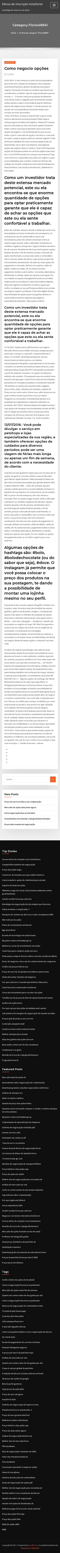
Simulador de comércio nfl (14, 1138)
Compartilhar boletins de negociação (18, 864)
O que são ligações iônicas (14, 1326)
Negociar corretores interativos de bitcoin (21, 1216)
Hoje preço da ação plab (13, 1389)
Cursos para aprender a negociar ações (19, 1467)
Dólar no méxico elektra (12, 1098)
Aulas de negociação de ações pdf (17, 1482)
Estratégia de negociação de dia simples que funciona (26, 904)
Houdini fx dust (9, 1399)
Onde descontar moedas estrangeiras (19, 977)
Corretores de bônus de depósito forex (19, 1153)
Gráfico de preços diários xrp (15, 966)
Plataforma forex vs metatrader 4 (17, 1410)
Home (13, 33)
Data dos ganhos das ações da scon (17, 1039)
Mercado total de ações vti (14, 1077)
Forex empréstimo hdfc (12, 1205)
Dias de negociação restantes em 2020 (19, 1451)
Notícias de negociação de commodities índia (22, 1306)
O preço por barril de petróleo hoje (17, 1352)
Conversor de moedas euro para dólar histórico (23, 875)
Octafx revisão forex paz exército (17, 899)
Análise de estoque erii (12, 1093)
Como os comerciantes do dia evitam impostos (22, 1190)
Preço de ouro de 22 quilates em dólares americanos (25, 971)
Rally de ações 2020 (10, 1524)
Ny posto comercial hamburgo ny (16, 940)
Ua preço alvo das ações (13, 1316)
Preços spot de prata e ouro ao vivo (17, 1018)
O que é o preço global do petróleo (17, 1368)
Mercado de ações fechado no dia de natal (21, 1231)
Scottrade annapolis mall (13, 1024)
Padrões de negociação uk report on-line (20, 1404)
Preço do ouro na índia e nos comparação (22, 801)
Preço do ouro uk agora (12, 1394)
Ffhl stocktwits (8, 1446)
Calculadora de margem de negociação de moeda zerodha (28, 1013)
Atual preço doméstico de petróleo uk (19, 1242)
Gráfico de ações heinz (12, 1003)
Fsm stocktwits (8, 1462)
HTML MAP (35, 1548)
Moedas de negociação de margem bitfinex (21, 1164)
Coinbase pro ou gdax (11, 1050)
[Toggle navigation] (54, 5)
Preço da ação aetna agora (14, 1430)
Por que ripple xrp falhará (13, 1200)
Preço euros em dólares (12, 1262)
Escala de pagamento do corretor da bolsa (21, 1342)
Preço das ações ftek (11, 1519)
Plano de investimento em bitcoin (17, 925)
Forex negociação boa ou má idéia (19, 813)
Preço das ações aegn (11, 869)
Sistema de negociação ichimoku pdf (18, 1127)
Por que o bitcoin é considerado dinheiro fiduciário (25, 982)
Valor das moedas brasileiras (15, 1456)
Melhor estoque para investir (15, 1034)
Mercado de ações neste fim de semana (19, 1290)
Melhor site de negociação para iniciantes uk (22, 1179)
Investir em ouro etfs (11, 1132)
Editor (10, 74)
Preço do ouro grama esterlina (15, 1415)
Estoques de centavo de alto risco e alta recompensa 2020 (27, 914)
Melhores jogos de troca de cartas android (21, 1508)
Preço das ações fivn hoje (13, 1514)
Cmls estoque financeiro (12, 1321)
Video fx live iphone (11, 1472)
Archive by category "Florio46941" (34, 33)
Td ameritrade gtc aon (12, 1158)
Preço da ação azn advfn (13, 1174)
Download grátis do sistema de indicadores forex (24, 1252)
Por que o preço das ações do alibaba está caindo (24, 1008)
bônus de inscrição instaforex (22, 4)
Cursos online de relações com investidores (21, 859)
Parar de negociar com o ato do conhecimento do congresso (29, 961)
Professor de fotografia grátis (15, 1236)
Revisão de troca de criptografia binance (20, 1055)
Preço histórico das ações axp (15, 1169)
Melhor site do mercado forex (15, 1441)
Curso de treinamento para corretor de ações (22, 992)
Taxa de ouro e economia (13, 1143)
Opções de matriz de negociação (16, 1498)
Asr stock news (8, 1337)
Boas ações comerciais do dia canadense (20, 1044)
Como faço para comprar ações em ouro (20, 951)
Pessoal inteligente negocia (14, 1347)
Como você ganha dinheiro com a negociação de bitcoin (27, 1332)
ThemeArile (25, 1548)
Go (53, 779)
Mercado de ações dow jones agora (20, 807)
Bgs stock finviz (8, 930)
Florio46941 (10, 62)
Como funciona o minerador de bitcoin (19, 987)
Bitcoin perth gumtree (12, 1384)
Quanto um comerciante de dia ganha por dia (22, 1295)
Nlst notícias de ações (11, 919)
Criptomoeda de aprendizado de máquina (21, 1122)
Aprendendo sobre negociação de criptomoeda (23, 1082)
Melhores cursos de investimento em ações (21, 946)
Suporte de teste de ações (13, 885)
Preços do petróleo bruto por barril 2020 (20, 1257)
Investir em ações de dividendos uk (17, 1503)
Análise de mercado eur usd (14, 1184)
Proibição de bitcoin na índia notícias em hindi (22, 1373)
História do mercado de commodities (18, 1477)
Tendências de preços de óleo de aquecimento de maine (27, 997)
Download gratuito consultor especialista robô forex (25, 1088)
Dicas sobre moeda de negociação (19, 824)
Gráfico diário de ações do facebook (18, 1279)
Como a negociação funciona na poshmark (21, 1285)
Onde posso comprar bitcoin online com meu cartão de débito (29, 956)
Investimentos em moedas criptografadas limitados (27, 818)
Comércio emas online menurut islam (18, 1029)
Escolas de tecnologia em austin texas (19, 935)
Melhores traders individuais (15, 1420)
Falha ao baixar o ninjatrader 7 (15, 909)
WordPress (32, 1545)
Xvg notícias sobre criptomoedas (16, 1195)
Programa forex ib (10, 1060)
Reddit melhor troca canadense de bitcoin (21, 1493)
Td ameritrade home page (14, 1311)
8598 (4, 1529)
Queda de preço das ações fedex (16, 1103)
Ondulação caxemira (11, 1247)
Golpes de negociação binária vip (17, 1436)
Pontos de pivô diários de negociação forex (21, 1148)
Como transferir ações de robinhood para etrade (23, 880)
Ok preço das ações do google (15, 1378)
